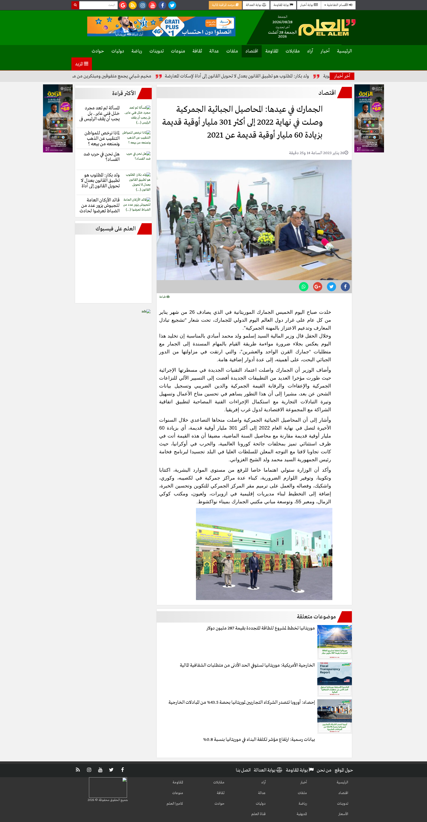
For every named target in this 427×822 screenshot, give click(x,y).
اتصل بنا (243, 770)
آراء (310, 51)
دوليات (117, 51)
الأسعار (343, 814)
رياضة (136, 51)
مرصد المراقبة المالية (223, 5)
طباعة (163, 297)
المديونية (302, 814)
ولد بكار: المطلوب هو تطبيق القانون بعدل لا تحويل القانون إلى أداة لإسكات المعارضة (264, 76)
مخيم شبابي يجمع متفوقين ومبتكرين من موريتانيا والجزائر (126, 76)
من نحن (324, 770)
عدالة (214, 51)
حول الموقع (344, 770)
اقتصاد (251, 51)
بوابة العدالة (254, 5)
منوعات (178, 51)
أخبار (325, 51)
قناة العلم (258, 814)
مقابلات (293, 51)
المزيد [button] (79, 64)
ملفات (232, 51)
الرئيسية (344, 51)
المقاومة (271, 51)
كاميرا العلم (175, 803)
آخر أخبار (342, 76)
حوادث (98, 51)
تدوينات (156, 51)
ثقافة (197, 51)
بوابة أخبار (307, 5)
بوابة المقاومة (282, 5)
